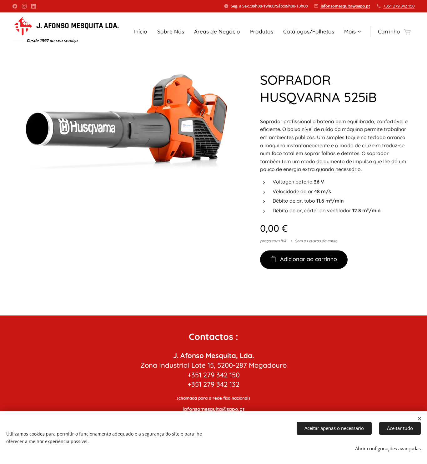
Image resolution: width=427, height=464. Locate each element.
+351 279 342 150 (398, 6)
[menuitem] (142, 31)
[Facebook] (15, 6)
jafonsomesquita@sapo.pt (345, 6)
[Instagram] (24, 6)
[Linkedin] (34, 6)
